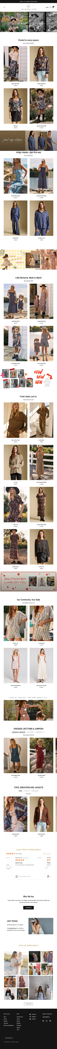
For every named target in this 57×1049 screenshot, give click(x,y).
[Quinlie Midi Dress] (41, 504)
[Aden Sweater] (15, 814)
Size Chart (6, 1023)
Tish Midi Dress (41, 775)
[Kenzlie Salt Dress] (41, 665)
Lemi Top (15, 126)
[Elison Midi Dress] (15, 176)
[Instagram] (47, 1021)
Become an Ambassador (9, 1025)
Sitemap (18, 1027)
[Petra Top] (41, 547)
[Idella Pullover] (15, 420)
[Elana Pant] (41, 420)
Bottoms (30, 732)
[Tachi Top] (15, 504)
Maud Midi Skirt (15, 84)
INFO (18, 1013)
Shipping (18, 1023)
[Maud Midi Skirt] (15, 63)
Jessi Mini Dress (16, 321)
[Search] (50, 7)
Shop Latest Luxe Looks (28, 399)
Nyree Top (15, 643)
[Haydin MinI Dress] (15, 755)
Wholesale (19, 1025)
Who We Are (7, 1013)
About (5, 1017)
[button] (10, 867)
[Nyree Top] (15, 623)
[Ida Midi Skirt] (15, 547)
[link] (28, 876)
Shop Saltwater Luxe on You (28, 602)
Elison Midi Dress (15, 196)
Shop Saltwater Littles (28, 280)
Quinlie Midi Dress (41, 524)
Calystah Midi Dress (41, 482)
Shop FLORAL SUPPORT (28, 43)
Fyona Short (41, 643)
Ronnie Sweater (41, 84)
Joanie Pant (15, 238)
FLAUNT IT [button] (29, 948)
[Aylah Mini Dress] (41, 343)
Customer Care (20, 1017)
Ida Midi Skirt (15, 567)
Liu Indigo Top (41, 238)
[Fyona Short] (41, 623)
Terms (18, 1029)
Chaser (5, 1019)
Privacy (18, 1019)
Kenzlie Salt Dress (41, 685)
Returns (18, 1021)
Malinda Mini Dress (41, 126)
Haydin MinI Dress (15, 775)
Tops (20, 791)
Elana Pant (41, 440)
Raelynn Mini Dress (15, 685)
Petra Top (41, 567)
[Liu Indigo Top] (41, 218)
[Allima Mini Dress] (41, 301)
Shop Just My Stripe (28, 155)
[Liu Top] (15, 462)
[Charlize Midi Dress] (41, 176)
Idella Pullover (16, 440)
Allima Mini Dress (41, 321)
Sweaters (35, 791)
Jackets (27, 791)
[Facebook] (44, 1021)
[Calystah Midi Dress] (41, 462)
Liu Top (15, 482)
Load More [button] (28, 1003)
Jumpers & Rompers (42, 732)
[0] (52, 7)
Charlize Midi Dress (41, 196)
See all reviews (47, 854)
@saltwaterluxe (12, 928)
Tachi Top (15, 524)
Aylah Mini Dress (41, 363)
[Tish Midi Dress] (41, 755)
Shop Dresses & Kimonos (28, 735)
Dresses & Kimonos (18, 732)
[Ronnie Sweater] (41, 63)
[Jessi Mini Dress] (15, 301)
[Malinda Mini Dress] (41, 106)
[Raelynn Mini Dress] (15, 665)
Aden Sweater (15, 834)
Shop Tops (28, 793)
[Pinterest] (51, 1020)
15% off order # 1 (46, 1017)
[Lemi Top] (15, 106)
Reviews (5, 1021)
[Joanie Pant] (15, 218)
